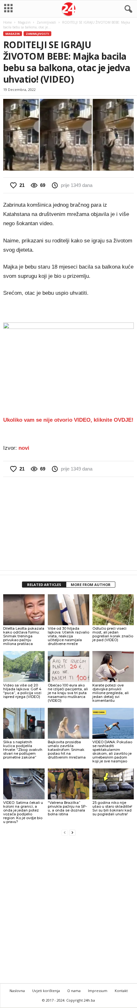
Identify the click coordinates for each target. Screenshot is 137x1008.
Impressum (97, 990)
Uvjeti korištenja (46, 990)
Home (7, 22)
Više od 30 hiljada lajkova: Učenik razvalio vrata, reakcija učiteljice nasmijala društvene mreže (68, 636)
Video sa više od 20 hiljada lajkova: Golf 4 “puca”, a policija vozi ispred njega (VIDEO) (22, 691)
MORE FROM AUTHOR (91, 584)
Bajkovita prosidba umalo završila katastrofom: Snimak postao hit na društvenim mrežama (67, 750)
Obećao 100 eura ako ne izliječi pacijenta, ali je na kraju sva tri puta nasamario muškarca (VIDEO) (68, 693)
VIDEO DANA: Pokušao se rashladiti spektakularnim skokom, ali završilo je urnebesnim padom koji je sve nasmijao (112, 751)
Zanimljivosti (46, 22)
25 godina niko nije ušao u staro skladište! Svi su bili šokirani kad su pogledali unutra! (112, 808)
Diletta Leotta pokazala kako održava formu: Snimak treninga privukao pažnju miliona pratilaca (23, 636)
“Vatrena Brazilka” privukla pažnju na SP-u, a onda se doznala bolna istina (67, 808)
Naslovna (17, 990)
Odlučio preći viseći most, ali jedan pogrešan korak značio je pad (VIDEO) (112, 634)
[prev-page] (64, 832)
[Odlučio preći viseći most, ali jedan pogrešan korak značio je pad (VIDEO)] (113, 609)
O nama (74, 990)
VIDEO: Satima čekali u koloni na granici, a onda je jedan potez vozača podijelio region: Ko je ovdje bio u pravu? (23, 812)
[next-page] (72, 832)
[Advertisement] (68, 523)
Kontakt (121, 990)
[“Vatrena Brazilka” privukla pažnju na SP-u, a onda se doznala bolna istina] (68, 783)
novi (23, 448)
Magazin (24, 22)
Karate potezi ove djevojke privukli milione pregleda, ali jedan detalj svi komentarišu (110, 693)
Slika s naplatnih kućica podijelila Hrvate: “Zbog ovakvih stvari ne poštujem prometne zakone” (22, 750)
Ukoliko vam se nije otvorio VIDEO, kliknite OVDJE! (68, 420)
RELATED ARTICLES (44, 584)
